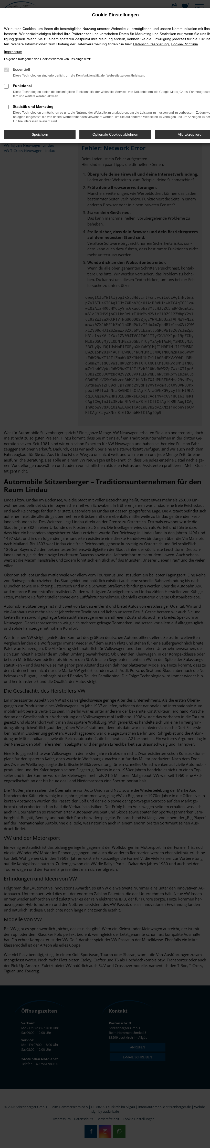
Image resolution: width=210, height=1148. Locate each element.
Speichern (40, 134)
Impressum (13, 52)
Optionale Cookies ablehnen (115, 134)
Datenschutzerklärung (151, 44)
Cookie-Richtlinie (184, 44)
